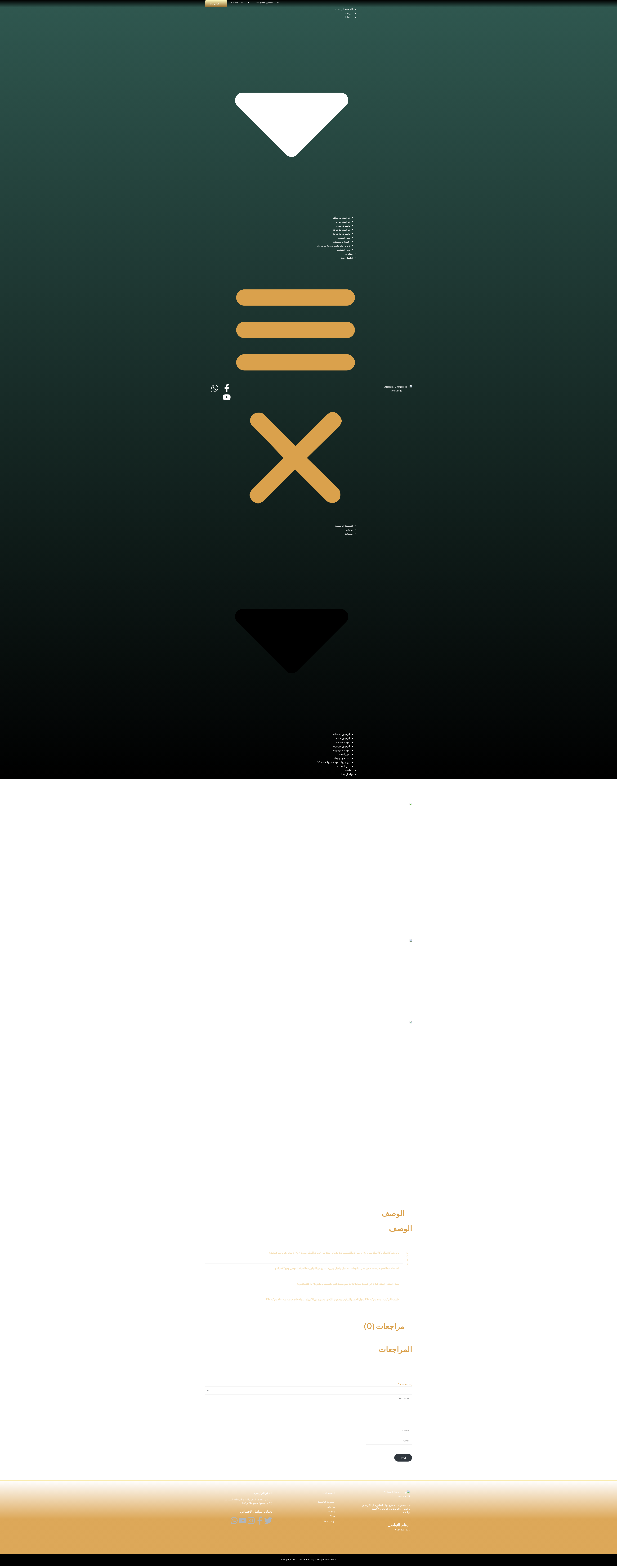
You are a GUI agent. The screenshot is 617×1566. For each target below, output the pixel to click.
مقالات (349, 253)
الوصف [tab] (393, 1213)
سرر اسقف (344, 237)
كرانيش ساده (343, 221)
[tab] (304, 1194)
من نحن (348, 13)
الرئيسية (407, 781)
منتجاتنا (331, 1511)
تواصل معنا (347, 257)
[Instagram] (251, 1520)
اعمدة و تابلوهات (341, 241)
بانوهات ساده (343, 225)
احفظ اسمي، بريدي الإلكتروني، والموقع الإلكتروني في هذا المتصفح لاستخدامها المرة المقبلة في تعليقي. (354, 1449)
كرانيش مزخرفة (341, 229)
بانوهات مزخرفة (341, 233)
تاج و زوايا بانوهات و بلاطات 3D (333, 245)
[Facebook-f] (227, 388)
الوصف (400, 1194)
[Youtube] (227, 397)
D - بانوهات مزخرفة (390, 781)
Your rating (405, 1384)
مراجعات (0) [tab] (384, 1326)
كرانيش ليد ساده (341, 217)
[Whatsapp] (215, 388)
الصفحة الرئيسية (344, 9)
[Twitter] (268, 1520)
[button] (295, 393)
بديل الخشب (343, 249)
